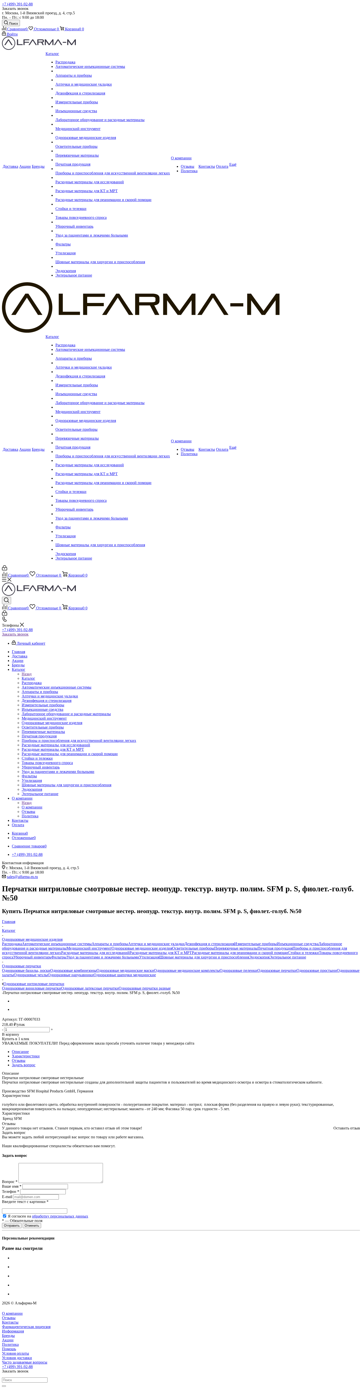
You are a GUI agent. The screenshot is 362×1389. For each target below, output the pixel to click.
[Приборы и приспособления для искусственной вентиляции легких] (112, 169)
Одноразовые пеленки (238, 970)
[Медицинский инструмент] (112, 124)
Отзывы (9, 1318)
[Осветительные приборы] (112, 142)
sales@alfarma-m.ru (22, 877)
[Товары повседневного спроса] (112, 213)
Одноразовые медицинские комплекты (187, 970)
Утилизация (149, 957)
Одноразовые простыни (316, 970)
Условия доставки (17, 1358)
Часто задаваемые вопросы (24, 1362)
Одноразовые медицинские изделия (142, 948)
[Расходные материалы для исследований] (112, 177)
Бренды (8, 1335)
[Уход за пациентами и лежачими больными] (112, 231)
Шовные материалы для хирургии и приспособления (204, 957)
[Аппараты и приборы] (112, 71)
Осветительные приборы (193, 948)
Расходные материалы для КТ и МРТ (161, 953)
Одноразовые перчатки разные (145, 988)
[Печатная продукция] (112, 160)
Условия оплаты (15, 1353)
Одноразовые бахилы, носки (26, 970)
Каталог (28, 678)
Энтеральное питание (287, 957)
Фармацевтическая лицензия (26, 1327)
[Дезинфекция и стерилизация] (112, 89)
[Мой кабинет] (4, 569)
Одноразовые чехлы (31, 975)
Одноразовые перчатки (276, 970)
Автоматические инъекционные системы (57, 944)
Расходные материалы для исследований (95, 953)
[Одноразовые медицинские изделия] (112, 133)
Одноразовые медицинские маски (125, 970)
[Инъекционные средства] (112, 106)
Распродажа (12, 944)
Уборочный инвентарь (32, 957)
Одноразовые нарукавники (71, 975)
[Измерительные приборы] (112, 97)
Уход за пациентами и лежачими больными (102, 957)
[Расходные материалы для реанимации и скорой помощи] (112, 195)
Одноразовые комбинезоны (73, 970)
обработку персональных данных (60, 1216)
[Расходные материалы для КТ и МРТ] (112, 186)
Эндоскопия (259, 957)
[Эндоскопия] (112, 266)
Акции (8, 1340)
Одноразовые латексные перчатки (90, 988)
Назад (27, 674)
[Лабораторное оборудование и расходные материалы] (112, 115)
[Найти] (4, 1386)
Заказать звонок (15, 634)
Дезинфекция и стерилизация (209, 944)
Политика (10, 1344)
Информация (13, 1331)
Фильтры (58, 957)
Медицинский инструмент (89, 948)
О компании (32, 807)
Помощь (9, 1349)
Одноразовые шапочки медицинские (125, 975)
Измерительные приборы (255, 944)
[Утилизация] (112, 248)
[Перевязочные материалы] (112, 151)
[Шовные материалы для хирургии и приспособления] (112, 257)
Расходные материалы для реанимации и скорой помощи (240, 953)
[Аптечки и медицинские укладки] (112, 80)
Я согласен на (48, 1216)
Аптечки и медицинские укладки (156, 944)
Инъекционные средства (297, 944)
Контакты (10, 1322)
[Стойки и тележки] (112, 204)
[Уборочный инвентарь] (112, 222)
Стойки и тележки (303, 953)
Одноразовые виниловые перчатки (31, 988)
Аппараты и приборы (110, 944)
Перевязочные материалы (236, 948)
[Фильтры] (112, 240)
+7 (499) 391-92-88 (17, 4)
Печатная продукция (275, 948)
